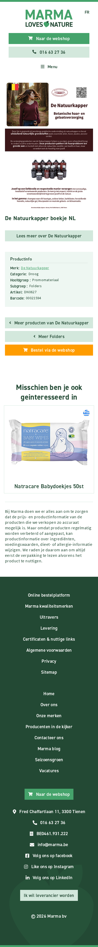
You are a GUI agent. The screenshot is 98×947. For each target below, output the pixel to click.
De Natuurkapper (35, 267)
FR (87, 12)
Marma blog (49, 749)
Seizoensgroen (49, 760)
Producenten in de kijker (49, 727)
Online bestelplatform (49, 595)
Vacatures (49, 771)
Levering (49, 628)
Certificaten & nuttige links (49, 639)
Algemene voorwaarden (49, 650)
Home (48, 693)
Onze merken (48, 716)
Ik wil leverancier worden (49, 895)
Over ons (49, 704)
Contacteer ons (49, 738)
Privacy (49, 661)
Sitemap (49, 672)
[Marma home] (49, 18)
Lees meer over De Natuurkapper (49, 236)
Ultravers (49, 617)
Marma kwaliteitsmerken (49, 606)
